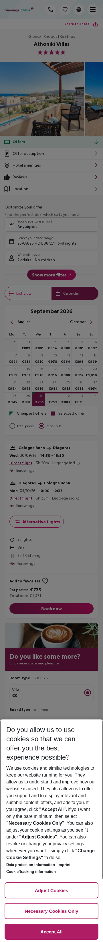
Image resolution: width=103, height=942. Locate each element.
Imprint (64, 865)
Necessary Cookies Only (51, 911)
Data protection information (30, 865)
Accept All (51, 932)
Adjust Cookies (51, 890)
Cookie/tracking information (31, 871)
